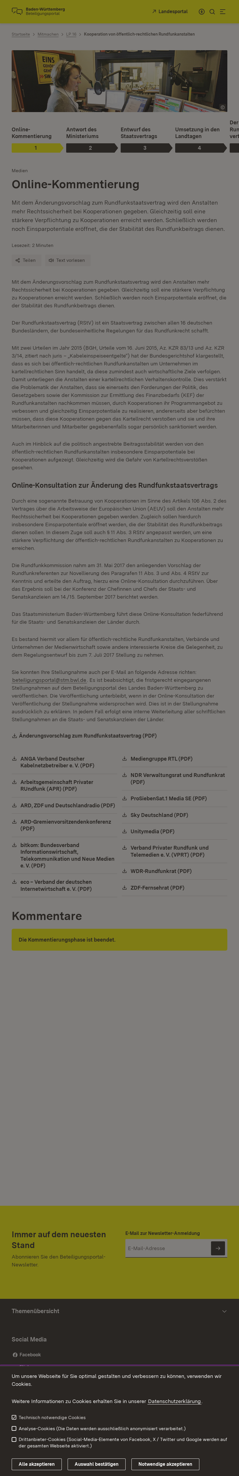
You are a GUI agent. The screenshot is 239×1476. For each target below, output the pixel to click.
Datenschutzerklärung (174, 1401)
